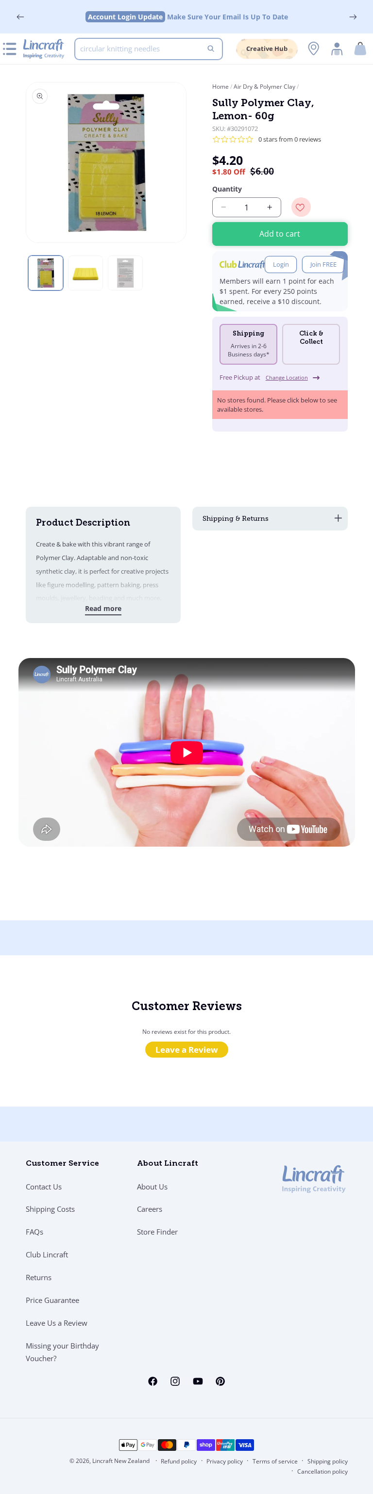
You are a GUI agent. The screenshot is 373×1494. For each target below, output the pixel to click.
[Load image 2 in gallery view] (85, 273)
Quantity (227, 188)
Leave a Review (186, 1049)
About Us (152, 1186)
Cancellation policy (322, 1471)
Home (221, 86)
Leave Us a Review (56, 1323)
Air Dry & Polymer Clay (264, 86)
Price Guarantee (52, 1300)
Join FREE (323, 264)
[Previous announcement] (20, 17)
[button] (360, 48)
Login (281, 264)
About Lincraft (167, 1164)
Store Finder (157, 1232)
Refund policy (179, 1461)
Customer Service (62, 1164)
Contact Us (44, 1186)
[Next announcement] (352, 17)
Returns (38, 1277)
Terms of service (275, 1461)
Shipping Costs (50, 1209)
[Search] (211, 49)
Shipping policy (327, 1461)
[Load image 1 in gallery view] (45, 273)
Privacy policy (224, 1461)
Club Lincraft (47, 1254)
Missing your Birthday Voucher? (62, 1352)
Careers (149, 1209)
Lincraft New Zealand (121, 1460)
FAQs (34, 1232)
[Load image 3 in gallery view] (125, 273)
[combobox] (148, 49)
